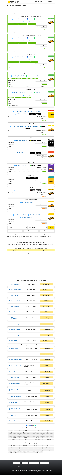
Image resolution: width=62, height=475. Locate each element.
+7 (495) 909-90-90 (21, 153)
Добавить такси (38, 1)
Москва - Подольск (14, 300)
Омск (13, 450)
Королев (48, 430)
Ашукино (49, 437)
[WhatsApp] (33, 425)
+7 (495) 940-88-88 (27, 202)
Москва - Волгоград (14, 371)
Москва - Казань (13, 354)
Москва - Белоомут (14, 311)
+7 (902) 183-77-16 (19, 57)
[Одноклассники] (28, 425)
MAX (30, 19)
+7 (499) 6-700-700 (21, 114)
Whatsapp (38, 19)
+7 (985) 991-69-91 (27, 217)
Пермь (25, 450)
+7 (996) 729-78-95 (18, 76)
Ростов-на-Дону (37, 450)
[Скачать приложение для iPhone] (38, 114)
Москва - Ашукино (14, 306)
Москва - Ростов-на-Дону (14, 409)
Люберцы (13, 432)
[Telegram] (30, 425)
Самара (48, 450)
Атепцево (25, 437)
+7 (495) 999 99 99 (21, 140)
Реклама (25, 463)
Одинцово (25, 432)
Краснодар (13, 447)
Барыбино (25, 439)
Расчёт (51, 227)
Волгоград (13, 445)
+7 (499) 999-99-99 (32, 126)
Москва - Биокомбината (13, 318)
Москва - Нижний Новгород (13, 390)
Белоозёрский (37, 439)
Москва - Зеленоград (15, 289)
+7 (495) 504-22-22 (35, 111)
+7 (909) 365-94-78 (19, 92)
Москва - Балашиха (14, 284)
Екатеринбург (37, 445)
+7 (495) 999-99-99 (17, 126)
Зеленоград (36, 430)
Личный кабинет (44, 463)
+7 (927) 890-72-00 (19, 38)
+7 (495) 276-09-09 (35, 215)
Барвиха (13, 439)
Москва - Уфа (12, 415)
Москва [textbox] (10, 227)
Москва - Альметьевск (15, 396)
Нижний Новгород (37, 447)
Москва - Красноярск (15, 383)
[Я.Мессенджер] (35, 425)
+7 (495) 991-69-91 (20, 215)
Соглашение (16, 463)
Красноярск (25, 447)
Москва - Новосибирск (15, 365)
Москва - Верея (13, 340)
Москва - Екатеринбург (15, 359)
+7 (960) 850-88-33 (19, 19)
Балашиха (13, 430)
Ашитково (37, 437)
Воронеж (25, 445)
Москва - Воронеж (14, 377)
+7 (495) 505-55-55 (20, 111)
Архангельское (13, 437)
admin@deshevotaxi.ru (45, 466)
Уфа (25, 452)
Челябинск (37, 452)
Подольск (37, 432)
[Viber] (32, 425)
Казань (48, 445)
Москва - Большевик (14, 329)
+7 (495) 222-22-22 (21, 165)
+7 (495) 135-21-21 (21, 190)
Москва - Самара (13, 348)
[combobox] (17, 227)
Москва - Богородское (15, 324)
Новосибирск (48, 447)
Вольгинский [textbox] (32, 227)
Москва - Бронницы (14, 335)
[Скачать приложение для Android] (32, 114)
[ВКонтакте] (26, 425)
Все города (49, 1)
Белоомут (49, 439)
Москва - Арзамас (14, 420)
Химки (48, 432)
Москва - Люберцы (14, 295)
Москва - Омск (13, 402)
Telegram (27, 21)
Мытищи (25, 430)
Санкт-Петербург (13, 452)
